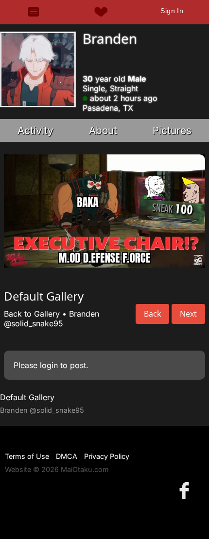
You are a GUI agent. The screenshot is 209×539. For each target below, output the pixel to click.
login (49, 365)
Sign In (171, 11)
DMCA (66, 456)
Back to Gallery (32, 314)
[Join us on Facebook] (186, 490)
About (103, 130)
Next (188, 313)
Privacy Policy (106, 456)
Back (152, 313)
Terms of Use (27, 456)
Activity (35, 130)
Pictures (172, 130)
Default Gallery (27, 397)
